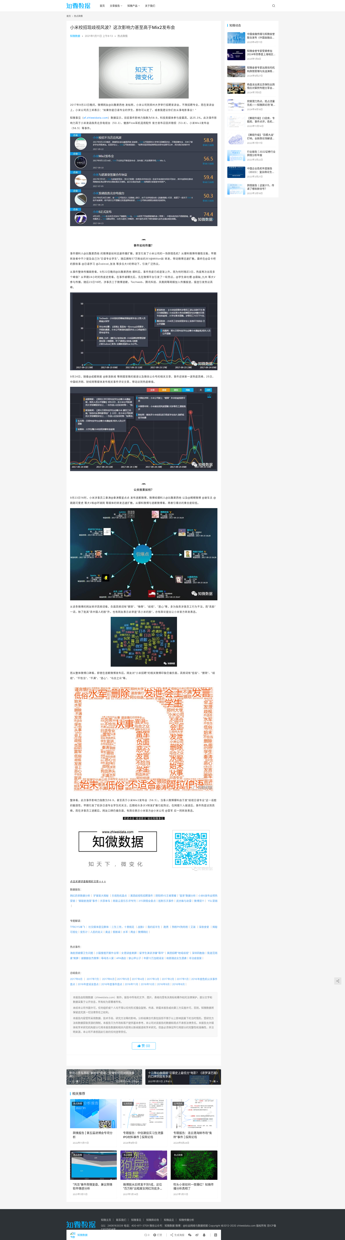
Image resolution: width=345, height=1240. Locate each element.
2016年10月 (148, 984)
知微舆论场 (152, 1219)
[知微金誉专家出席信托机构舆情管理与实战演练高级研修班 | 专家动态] (236, 71)
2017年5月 (123, 978)
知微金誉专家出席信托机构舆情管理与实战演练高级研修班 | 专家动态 (261, 71)
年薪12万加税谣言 (154, 958)
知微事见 (136, 1219)
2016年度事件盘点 (111, 984)
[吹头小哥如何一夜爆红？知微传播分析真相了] (194, 1165)
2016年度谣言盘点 (88, 984)
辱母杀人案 (107, 958)
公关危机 (128, 1103)
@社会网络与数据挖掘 (195, 1225)
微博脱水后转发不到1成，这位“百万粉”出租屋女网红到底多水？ (142, 1187)
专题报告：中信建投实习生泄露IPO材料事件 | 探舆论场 (143, 1135)
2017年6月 (108, 978)
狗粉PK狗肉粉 (180, 926)
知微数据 (75, 35)
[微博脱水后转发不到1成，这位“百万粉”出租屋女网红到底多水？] (143, 1165)
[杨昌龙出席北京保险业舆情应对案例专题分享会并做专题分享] (236, 88)
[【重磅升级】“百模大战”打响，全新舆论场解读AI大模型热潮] (236, 138)
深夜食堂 (204, 926)
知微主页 (106, 1219)
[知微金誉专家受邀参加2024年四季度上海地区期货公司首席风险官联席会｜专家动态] (236, 54)
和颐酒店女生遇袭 (176, 958)
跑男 (166, 926)
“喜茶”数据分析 (188, 895)
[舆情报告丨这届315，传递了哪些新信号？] (236, 189)
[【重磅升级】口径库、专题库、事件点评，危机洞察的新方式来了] (236, 122)
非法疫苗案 (195, 958)
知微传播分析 (186, 1219)
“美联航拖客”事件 (89, 900)
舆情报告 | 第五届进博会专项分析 (92, 1135)
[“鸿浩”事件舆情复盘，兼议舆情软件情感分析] (93, 1165)
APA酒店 (121, 958)
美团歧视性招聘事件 (142, 895)
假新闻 (116, 931)
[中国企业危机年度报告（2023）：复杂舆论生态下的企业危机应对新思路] (236, 172)
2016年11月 (131, 984)
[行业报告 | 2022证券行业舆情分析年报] (236, 155)
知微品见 (169, 1219)
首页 (102, 5)
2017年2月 (168, 978)
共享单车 (106, 900)
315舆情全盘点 (148, 900)
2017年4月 (138, 978)
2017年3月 (153, 978)
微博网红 (143, 931)
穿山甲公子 (134, 958)
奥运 (107, 931)
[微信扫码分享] (190, 1235)
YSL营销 (212, 900)
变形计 (84, 931)
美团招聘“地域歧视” (178, 952)
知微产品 (132, 5)
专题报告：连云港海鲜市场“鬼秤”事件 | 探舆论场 (192, 1135)
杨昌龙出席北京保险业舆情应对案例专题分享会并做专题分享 (261, 88)
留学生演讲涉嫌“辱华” (151, 952)
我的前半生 (154, 926)
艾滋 (193, 926)
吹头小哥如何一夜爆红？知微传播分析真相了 (193, 1186)
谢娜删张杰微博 (90, 958)
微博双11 (199, 900)
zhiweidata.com (246, 1225)
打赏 (157, 1234)
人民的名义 (96, 931)
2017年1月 (183, 978)
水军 (125, 931)
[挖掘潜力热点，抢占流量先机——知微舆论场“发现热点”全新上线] (236, 105)
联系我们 (121, 1219)
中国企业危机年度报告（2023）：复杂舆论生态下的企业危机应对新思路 (261, 172)
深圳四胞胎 (198, 952)
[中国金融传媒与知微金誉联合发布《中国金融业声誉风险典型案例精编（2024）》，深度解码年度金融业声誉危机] (236, 37)
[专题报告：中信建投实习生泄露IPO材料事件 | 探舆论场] (143, 1113)
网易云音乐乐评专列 (125, 900)
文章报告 (115, 5)
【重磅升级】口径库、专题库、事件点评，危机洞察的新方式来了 (261, 121)
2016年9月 (163, 984)
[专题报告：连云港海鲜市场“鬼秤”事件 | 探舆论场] (194, 1113)
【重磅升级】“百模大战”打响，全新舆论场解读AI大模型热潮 (261, 138)
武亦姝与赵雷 (185, 900)
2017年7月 (93, 978)
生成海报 (179, 1234)
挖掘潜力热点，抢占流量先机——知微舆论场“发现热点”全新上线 (261, 105)
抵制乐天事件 (167, 900)
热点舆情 (123, 35)
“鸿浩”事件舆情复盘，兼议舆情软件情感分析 (92, 1186)
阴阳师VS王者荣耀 (167, 895)
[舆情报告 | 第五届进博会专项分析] (93, 1113)
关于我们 (150, 5)
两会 (132, 931)
